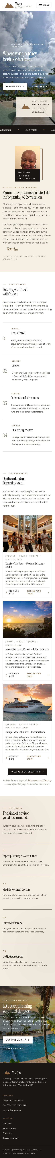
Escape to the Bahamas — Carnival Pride (25, 732)
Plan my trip (15, 86)
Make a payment (15, 1048)
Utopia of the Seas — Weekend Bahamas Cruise (24, 565)
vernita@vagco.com (12, 1110)
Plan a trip (7, 1133)
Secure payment (10, 1138)
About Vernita (9, 1128)
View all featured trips (27, 772)
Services (7, 1123)
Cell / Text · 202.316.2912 (14, 1105)
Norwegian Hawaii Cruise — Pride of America (27, 649)
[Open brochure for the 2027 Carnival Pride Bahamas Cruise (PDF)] (27, 702)
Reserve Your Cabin (38, 592)
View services (40, 86)
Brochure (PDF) (14, 592)
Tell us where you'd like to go (39, 780)
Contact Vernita (17, 1040)
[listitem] (27, 338)
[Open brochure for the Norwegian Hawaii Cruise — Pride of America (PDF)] (27, 619)
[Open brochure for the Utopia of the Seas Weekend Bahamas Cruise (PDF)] (27, 533)
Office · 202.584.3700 (13, 1100)
